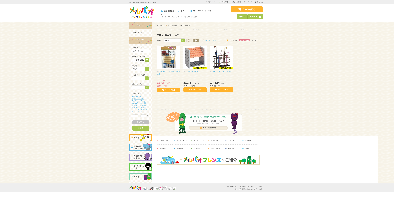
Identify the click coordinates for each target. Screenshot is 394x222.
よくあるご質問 (236, 2)
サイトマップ (259, 186)
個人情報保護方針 (232, 186)
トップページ (161, 26)
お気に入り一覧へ (210, 40)
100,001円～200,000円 (139, 109)
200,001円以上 (137, 112)
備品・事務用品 (172, 26)
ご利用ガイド (224, 2)
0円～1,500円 (136, 96)
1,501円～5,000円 (138, 99)
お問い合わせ (259, 2)
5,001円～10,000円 (138, 101)
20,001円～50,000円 (139, 105)
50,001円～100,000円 (139, 107)
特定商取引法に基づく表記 (246, 186)
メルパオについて (210, 2)
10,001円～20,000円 (139, 103)
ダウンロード (248, 2)
